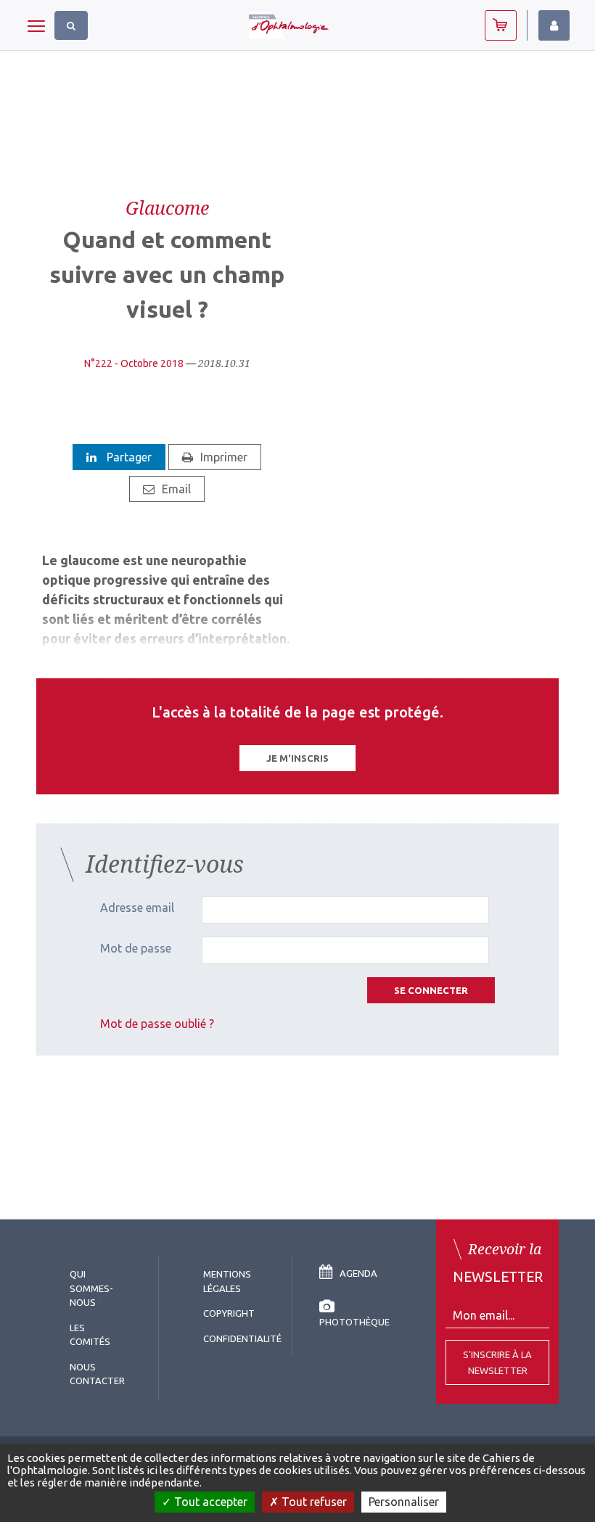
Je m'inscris (297, 758)
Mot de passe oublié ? (157, 1023)
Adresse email (137, 907)
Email (176, 488)
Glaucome (167, 207)
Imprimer (223, 457)
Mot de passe (135, 948)
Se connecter (431, 990)
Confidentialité (242, 1338)
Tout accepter (209, 1501)
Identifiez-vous (554, 25)
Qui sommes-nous (91, 1288)
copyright (229, 1313)
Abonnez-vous (501, 25)
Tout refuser (313, 1501)
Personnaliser (404, 1501)
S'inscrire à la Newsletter (497, 1362)
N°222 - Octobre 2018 (134, 363)
